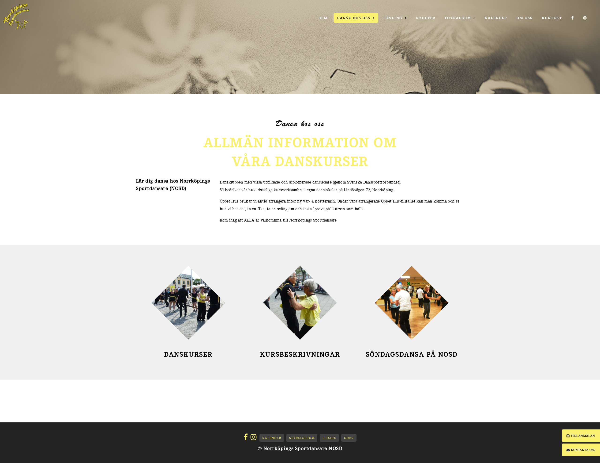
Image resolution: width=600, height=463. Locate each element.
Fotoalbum (458, 17)
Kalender (496, 17)
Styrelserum (302, 438)
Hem (323, 17)
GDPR (349, 438)
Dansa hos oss (353, 17)
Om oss (524, 17)
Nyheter (425, 17)
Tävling (393, 17)
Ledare (329, 438)
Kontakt (552, 17)
